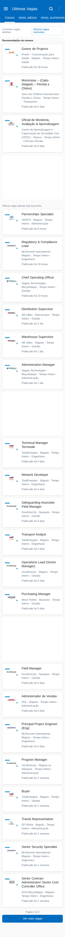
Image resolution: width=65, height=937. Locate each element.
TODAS (10, 17)
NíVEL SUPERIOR (53, 17)
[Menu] (6, 8)
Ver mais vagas (32, 918)
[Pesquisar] (51, 8)
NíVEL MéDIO (28, 17)
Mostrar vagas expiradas (41, 30)
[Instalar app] (59, 8)
